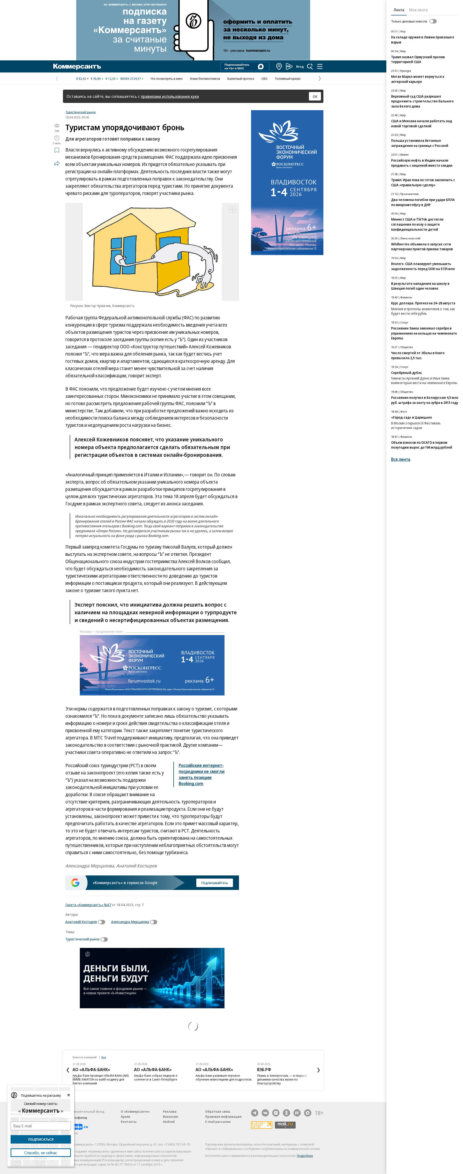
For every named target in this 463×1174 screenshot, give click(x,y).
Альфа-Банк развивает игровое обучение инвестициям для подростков (224, 1077)
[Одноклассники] (286, 1113)
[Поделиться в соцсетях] (57, 163)
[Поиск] (310, 66)
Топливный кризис (288, 78)
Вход (300, 66)
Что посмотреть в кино (166, 78)
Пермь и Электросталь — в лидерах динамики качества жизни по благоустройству (282, 1079)
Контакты (128, 1121)
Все (104, 1057)
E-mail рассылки (218, 1121)
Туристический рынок (80, 112)
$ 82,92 (81, 78)
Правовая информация (223, 1116)
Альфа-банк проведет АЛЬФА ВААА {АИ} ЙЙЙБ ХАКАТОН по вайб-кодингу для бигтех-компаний (101, 1079)
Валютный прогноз (240, 78)
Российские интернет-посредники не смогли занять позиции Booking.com (202, 774)
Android (169, 1121)
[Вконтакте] (265, 1113)
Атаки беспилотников (205, 78)
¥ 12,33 (111, 78)
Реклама (170, 1111)
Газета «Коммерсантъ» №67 (88, 904)
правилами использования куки (170, 96)
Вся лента (400, 459)
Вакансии (170, 1116)
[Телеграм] (254, 1113)
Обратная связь (217, 1111)
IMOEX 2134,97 (130, 78)
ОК (315, 96)
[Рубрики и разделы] (319, 66)
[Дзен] (275, 1113)
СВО (264, 78)
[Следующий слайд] (318, 1070)
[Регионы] (279, 66)
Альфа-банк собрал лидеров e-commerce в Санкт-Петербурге (156, 1077)
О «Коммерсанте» (135, 1111)
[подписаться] (103, 922)
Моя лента (418, 10)
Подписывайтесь (214, 882)
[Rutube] (297, 1113)
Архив (125, 1116)
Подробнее (305, 1155)
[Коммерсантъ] (77, 66)
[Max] (307, 1113)
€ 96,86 (96, 78)
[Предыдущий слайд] (68, 1070)
